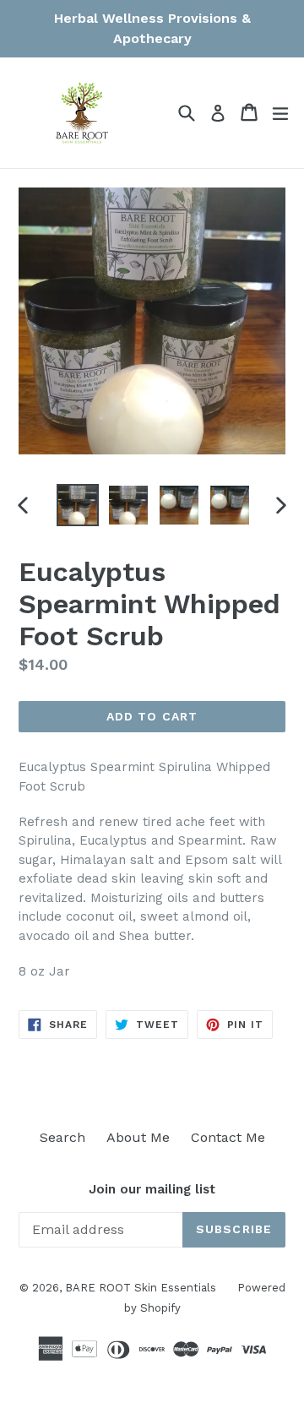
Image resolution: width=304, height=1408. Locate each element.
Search (62, 1137)
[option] (77, 505)
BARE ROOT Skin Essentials (140, 1287)
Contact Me (228, 1137)
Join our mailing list (152, 1189)
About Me (138, 1137)
